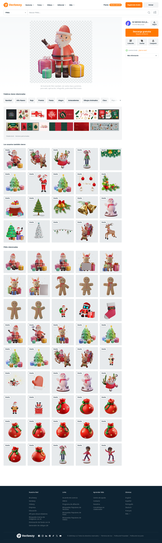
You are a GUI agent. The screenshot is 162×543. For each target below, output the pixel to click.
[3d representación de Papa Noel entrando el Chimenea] (39, 406)
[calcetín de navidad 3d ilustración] (111, 310)
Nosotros (96, 504)
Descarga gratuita (142, 32)
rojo (32, 100)
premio (41, 100)
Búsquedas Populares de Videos (71, 519)
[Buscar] (149, 12)
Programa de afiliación (70, 504)
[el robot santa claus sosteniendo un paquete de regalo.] (87, 310)
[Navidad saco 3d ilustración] (111, 430)
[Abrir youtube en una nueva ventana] (60, 536)
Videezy (32, 504)
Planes (106, 5)
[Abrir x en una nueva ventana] (57, 536)
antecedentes (73, 100)
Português (129, 504)
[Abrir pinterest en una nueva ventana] (50, 536)
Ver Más (104, 126)
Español (128, 501)
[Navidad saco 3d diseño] (87, 406)
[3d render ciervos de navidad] (111, 231)
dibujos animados (91, 100)
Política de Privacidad (121, 536)
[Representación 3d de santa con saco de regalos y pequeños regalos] (63, 310)
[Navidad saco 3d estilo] (111, 406)
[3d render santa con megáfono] (39, 183)
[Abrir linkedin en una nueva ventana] (46, 536)
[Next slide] (118, 100)
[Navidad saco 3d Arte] (39, 430)
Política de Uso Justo (137, 536)
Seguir (154, 24)
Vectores (28, 5)
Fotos (39, 5)
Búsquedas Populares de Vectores (71, 508)
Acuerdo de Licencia (69, 498)
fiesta (51, 100)
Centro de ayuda (99, 498)
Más (70, 5)
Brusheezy (33, 498)
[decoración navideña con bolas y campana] (63, 207)
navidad (8, 100)
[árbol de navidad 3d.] (39, 231)
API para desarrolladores (38, 514)
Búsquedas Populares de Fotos (71, 513)
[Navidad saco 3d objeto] (87, 430)
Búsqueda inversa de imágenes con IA (37, 518)
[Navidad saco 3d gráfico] (15, 454)
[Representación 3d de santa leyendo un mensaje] (111, 358)
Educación (33, 511)
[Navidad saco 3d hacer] (63, 406)
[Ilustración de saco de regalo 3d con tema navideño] (15, 207)
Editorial (61, 5)
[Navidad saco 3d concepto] (63, 430)
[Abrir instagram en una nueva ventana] (43, 536)
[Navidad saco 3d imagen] (15, 430)
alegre (60, 100)
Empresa (32, 507)
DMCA (64, 501)
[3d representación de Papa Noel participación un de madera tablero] (15, 406)
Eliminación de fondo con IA (39, 522)
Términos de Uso (106, 536)
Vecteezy (32, 501)
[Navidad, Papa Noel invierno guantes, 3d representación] (39, 382)
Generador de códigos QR (38, 525)
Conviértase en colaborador (98, 508)
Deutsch (128, 507)
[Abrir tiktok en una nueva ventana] (53, 536)
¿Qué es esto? (142, 50)
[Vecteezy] (13, 5)
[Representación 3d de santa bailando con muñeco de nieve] (15, 382)
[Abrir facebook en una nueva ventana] (39, 536)
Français (128, 511)
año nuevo (21, 100)
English (128, 498)
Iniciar (151, 5)
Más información (133, 56)
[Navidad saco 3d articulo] (39, 454)
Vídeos (49, 5)
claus (105, 100)
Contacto (96, 501)
